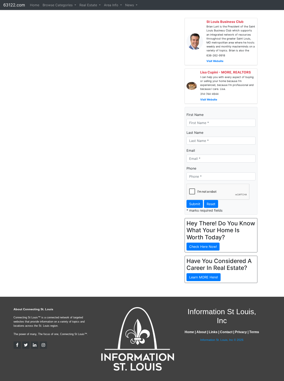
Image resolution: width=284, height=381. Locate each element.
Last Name (194, 132)
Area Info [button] (111, 5)
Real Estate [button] (88, 5)
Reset (211, 204)
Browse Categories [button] (58, 5)
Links (213, 332)
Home (34, 5)
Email (190, 150)
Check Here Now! (203, 246)
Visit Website (214, 61)
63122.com (14, 4)
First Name (195, 115)
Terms (254, 332)
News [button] (130, 5)
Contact (226, 332)
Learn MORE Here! (203, 277)
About (201, 332)
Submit (194, 204)
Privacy (241, 332)
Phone (191, 168)
